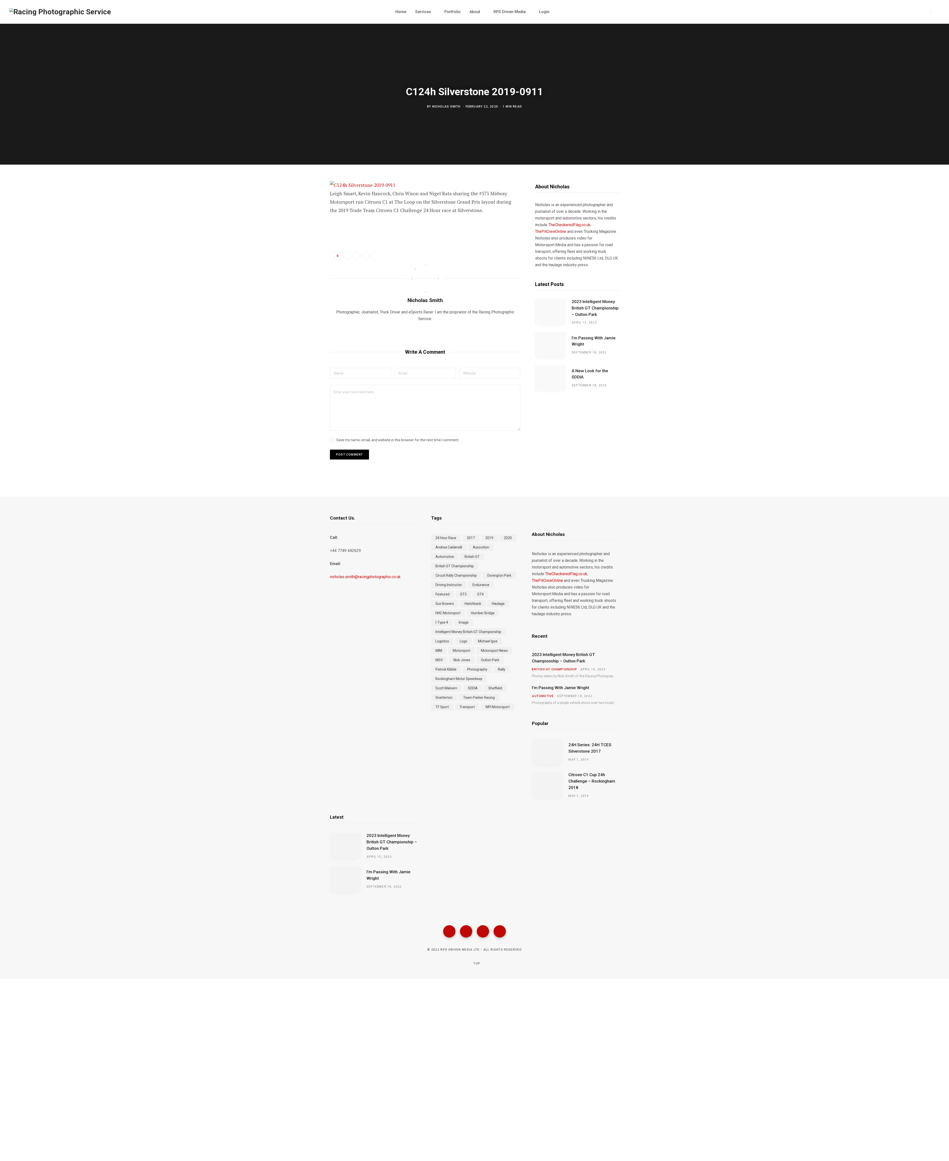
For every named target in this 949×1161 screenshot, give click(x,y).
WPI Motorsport (497, 707)
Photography (477, 669)
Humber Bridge (483, 613)
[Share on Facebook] (305, 199)
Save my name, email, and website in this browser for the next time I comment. (397, 440)
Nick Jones (461, 660)
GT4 (480, 594)
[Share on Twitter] (305, 212)
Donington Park (499, 575)
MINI (438, 651)
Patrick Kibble (445, 669)
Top (476, 963)
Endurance (481, 585)
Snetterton (444, 698)
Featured (442, 594)
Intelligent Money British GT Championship (468, 632)
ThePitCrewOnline (550, 231)
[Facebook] (449, 931)
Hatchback (473, 604)
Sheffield (495, 688)
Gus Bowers (444, 604)
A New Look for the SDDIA (590, 374)
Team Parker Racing (479, 698)
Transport (467, 707)
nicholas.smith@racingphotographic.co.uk (365, 576)
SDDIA (473, 688)
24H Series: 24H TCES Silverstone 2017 (589, 748)
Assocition (481, 547)
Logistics (442, 641)
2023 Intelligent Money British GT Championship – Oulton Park (595, 308)
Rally (501, 669)
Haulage (498, 604)
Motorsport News (494, 651)
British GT (472, 557)
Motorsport (461, 651)
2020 (508, 538)
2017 (471, 538)
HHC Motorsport (447, 613)
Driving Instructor (448, 585)
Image (464, 622)
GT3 (463, 594)
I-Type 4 (441, 622)
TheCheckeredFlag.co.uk (569, 224)
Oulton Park (490, 660)
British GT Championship (454, 566)
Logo (463, 641)
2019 (489, 538)
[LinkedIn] (365, 256)
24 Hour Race (445, 538)
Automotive (444, 557)
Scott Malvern (446, 688)
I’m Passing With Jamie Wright (594, 341)
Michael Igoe (487, 641)
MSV (439, 660)
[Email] (305, 238)
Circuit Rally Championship (456, 575)
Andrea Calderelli (448, 547)
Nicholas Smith (446, 106)
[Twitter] (466, 931)
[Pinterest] (305, 225)
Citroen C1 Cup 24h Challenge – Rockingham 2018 (591, 781)
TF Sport (442, 707)
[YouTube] (500, 931)
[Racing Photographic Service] (60, 12)
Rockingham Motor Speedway (458, 679)
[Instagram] (483, 931)
